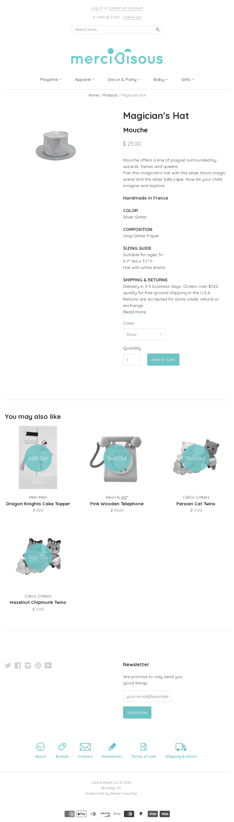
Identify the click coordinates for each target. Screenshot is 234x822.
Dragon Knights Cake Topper (38, 504)
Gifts (186, 79)
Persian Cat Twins (195, 504)
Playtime (49, 79)
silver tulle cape (167, 179)
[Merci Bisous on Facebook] (18, 665)
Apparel (83, 79)
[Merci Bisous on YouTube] (48, 665)
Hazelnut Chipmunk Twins (38, 602)
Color (128, 323)
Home (93, 95)
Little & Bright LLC (105, 782)
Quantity (132, 348)
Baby (159, 79)
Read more (134, 312)
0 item (106, 17)
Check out (132, 17)
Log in (96, 8)
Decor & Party (123, 79)
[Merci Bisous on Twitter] (8, 665)
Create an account (126, 8)
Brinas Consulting (123, 793)
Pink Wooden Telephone (117, 504)
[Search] (158, 29)
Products (109, 95)
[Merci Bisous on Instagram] (28, 665)
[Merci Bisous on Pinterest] (38, 665)
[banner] (117, 52)
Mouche (135, 130)
